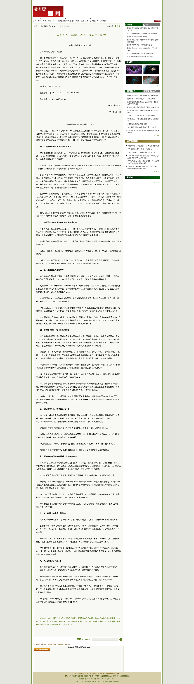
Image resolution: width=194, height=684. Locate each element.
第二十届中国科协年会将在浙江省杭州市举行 (142, 33)
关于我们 (77, 673)
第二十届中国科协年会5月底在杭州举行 (141, 53)
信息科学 (69, 18)
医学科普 (103, 21)
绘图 (77, 21)
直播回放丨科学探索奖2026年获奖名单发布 (142, 99)
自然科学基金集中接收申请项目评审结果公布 (142, 96)
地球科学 (78, 18)
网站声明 (85, 673)
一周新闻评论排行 (149, 91)
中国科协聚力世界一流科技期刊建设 (139, 45)
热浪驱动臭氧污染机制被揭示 (137, 124)
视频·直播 (84, 21)
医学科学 (44, 18)
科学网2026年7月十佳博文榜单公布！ (141, 149)
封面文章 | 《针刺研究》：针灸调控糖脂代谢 (143, 146)
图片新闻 (130, 62)
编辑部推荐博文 (133, 141)
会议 (59, 21)
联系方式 (101, 673)
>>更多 (157, 86)
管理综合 (94, 18)
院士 (49, 21)
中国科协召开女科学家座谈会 (137, 37)
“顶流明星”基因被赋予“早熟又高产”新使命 (141, 127)
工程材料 (61, 18)
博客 (44, 21)
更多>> (156, 136)
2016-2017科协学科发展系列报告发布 (140, 57)
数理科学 (86, 18)
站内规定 (151, 18)
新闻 (39, 21)
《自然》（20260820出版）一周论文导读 (141, 116)
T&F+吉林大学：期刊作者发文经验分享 (141, 152)
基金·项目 (66, 21)
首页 (34, 21)
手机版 (158, 18)
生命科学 (36, 18)
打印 (79, 639)
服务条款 (93, 673)
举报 (107, 673)
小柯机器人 (94, 21)
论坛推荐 (130, 177)
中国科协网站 (43, 26)
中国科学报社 (115, 673)
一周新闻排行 (130, 91)
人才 (54, 21)
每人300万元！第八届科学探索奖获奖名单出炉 (143, 107)
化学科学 (53, 18)
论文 (73, 21)
